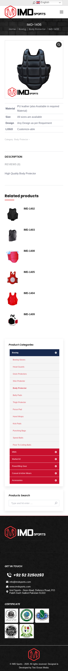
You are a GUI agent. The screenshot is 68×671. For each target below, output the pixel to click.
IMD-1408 (29, 251)
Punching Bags (19, 431)
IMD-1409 (29, 314)
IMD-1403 (29, 229)
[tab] (34, 155)
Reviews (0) (12, 164)
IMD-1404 (29, 293)
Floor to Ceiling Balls (22, 445)
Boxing (15, 353)
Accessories (17, 480)
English (44, 2)
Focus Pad (17, 409)
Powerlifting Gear (19, 466)
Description (13, 156)
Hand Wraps (18, 416)
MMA (14, 452)
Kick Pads (17, 424)
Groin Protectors (20, 374)
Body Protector (21, 139)
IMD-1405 (29, 272)
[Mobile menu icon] (61, 12)
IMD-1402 (29, 208)
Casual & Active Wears (21, 473)
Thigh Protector (19, 402)
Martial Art (16, 459)
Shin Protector (19, 381)
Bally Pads (17, 395)
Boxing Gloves (19, 360)
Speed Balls (18, 438)
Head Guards (18, 367)
